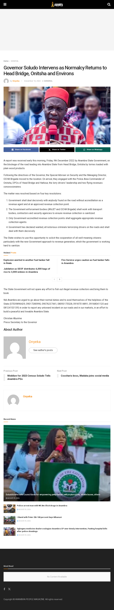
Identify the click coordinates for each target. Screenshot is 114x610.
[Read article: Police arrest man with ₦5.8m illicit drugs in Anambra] (9, 508)
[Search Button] (108, 4)
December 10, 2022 (32, 81)
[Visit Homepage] (57, 4)
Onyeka (15, 81)
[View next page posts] (59, 279)
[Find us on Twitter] (9, 589)
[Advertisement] (57, 30)
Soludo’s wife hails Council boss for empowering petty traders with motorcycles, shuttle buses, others (53, 494)
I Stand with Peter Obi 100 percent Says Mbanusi (39, 517)
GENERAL (15, 61)
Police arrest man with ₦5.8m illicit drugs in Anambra (42, 505)
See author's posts (43, 350)
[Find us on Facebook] (4, 589)
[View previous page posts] (54, 279)
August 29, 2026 (13, 498)
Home (6, 61)
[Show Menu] (5, 4)
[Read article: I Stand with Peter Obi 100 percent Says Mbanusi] (9, 520)
